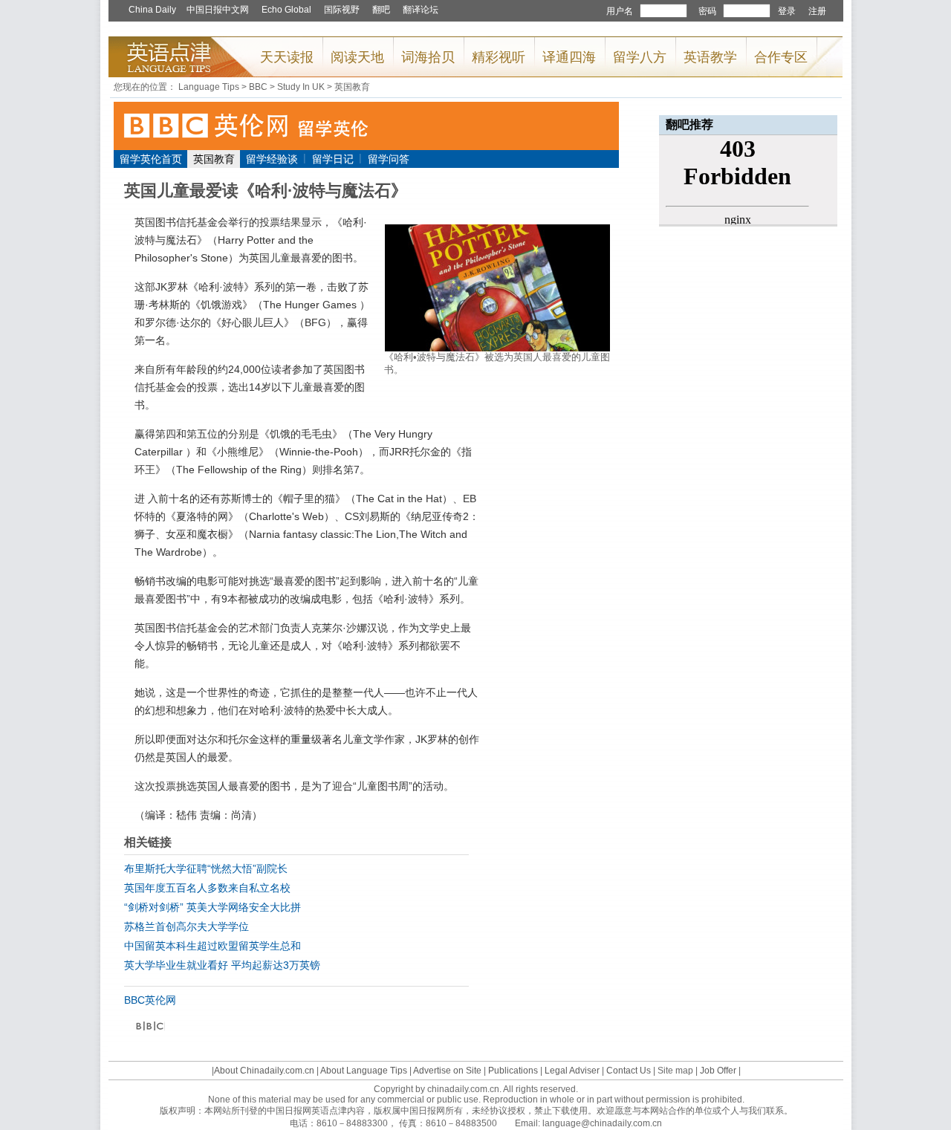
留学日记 (333, 159)
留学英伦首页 (151, 159)
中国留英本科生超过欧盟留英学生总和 (212, 946)
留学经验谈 (272, 159)
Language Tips (208, 87)
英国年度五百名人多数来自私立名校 (207, 888)
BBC (258, 87)
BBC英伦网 (150, 1000)
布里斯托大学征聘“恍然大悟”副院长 (206, 868)
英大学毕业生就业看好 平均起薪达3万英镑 (222, 965)
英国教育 (352, 87)
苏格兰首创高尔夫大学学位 (186, 926)
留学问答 (388, 159)
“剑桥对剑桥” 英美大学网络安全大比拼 (212, 907)
